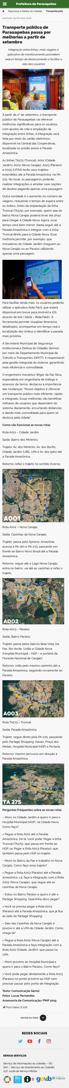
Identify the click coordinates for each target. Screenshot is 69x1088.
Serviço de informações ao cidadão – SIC (28, 1063)
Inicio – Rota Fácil (36, 317)
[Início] (3, 11)
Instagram (49, 1041)
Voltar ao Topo (29, 1018)
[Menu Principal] (5, 4)
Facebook (39, 1041)
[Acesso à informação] (29, 1079)
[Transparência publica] (59, 1079)
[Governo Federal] (44, 1079)
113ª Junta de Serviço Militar (20, 1071)
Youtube (30, 1041)
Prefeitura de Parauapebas (36, 4)
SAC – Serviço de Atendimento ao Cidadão (29, 1067)
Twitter (20, 1041)
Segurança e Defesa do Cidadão (25, 11)
